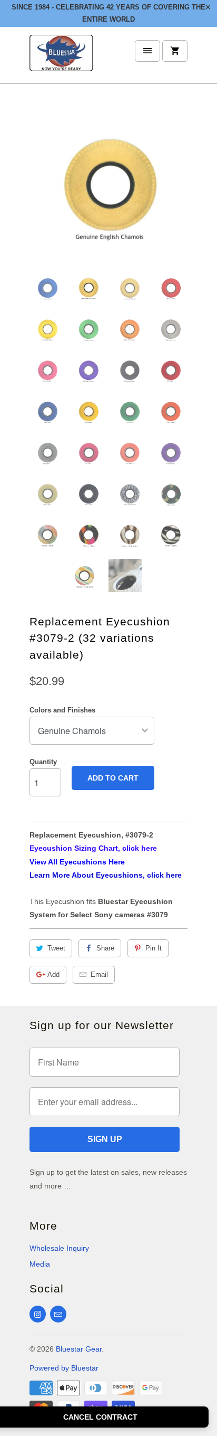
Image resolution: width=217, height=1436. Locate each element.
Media (39, 1264)
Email (99, 974)
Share (105, 948)
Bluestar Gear (79, 1349)
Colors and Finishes (62, 710)
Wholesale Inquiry (59, 1248)
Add (53, 974)
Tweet (56, 948)
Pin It (153, 948)
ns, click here (105, 875)
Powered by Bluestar (63, 1368)
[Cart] (175, 51)
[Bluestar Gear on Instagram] (37, 1314)
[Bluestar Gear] (61, 59)
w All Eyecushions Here (83, 862)
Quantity (43, 762)
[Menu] (147, 51)
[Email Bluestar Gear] (58, 1314)
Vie (35, 862)
